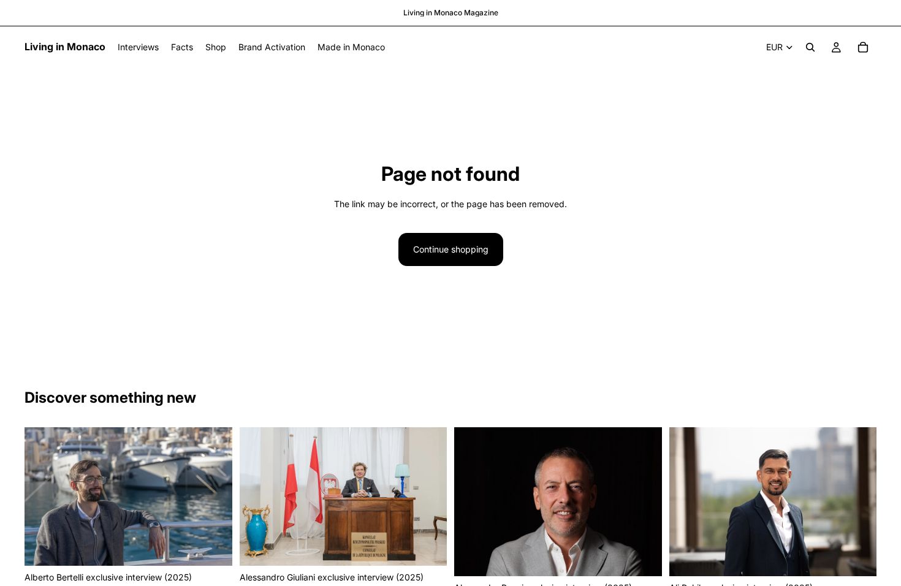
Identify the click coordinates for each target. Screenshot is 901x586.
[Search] (810, 47)
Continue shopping (451, 249)
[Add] (213, 547)
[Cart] (863, 47)
